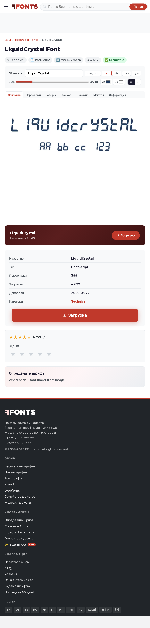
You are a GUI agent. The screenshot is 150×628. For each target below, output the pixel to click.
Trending (12, 484)
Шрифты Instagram (19, 532)
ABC (106, 73)
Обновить (14, 95)
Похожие (82, 95)
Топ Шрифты (14, 478)
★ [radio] (13, 354)
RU (81, 609)
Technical (79, 301)
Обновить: (16, 73)
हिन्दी (117, 609)
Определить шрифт (19, 520)
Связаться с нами (18, 562)
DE (18, 609)
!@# (136, 73)
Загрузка (128, 235)
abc (116, 73)
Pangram (93, 73)
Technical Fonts (26, 40)
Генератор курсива (19, 538)
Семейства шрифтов (20, 496)
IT (52, 609)
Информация (117, 95)
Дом (8, 40)
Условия (11, 574)
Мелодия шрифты (18, 502)
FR (44, 609)
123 (126, 73)
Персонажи (33, 95)
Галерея (51, 95)
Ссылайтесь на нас (19, 580)
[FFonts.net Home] (25, 6)
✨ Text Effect (20, 544)
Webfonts (12, 490)
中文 (70, 609)
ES (26, 609)
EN (9, 609)
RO (35, 609)
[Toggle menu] (6, 7)
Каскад (66, 95)
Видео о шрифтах (17, 586)
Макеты (98, 95)
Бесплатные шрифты (20, 466)
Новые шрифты (16, 472)
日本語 (105, 609)
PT (61, 609)
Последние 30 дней (19, 592)
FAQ (8, 568)
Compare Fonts (16, 526)
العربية (92, 609)
